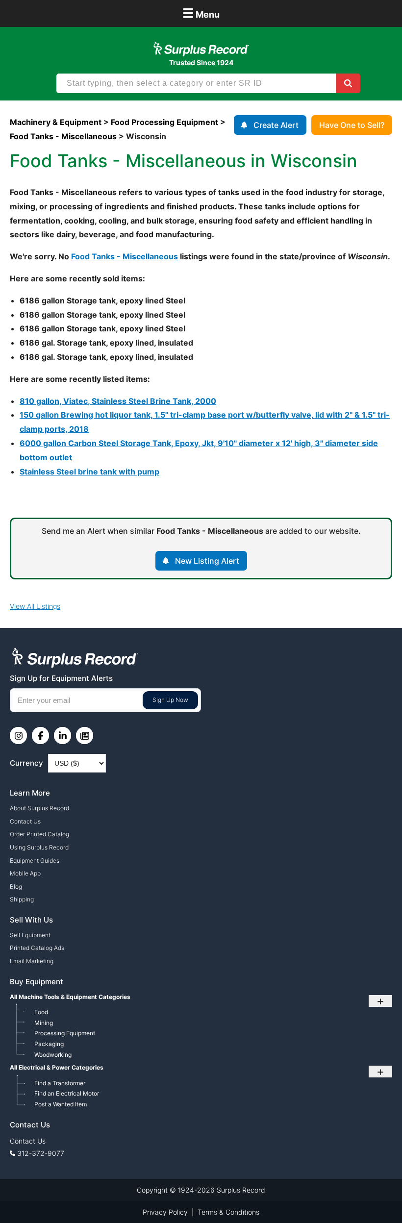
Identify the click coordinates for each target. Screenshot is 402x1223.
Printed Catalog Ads (37, 947)
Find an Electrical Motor (66, 1093)
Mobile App (25, 873)
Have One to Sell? (351, 125)
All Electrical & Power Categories (56, 1067)
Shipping (22, 899)
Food (41, 1012)
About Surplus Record (39, 808)
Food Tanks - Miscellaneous (124, 256)
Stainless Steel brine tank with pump (89, 471)
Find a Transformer (59, 1083)
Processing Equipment (64, 1033)
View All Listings (35, 606)
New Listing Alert (207, 561)
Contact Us (25, 821)
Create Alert (276, 125)
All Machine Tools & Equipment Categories (70, 996)
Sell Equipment (30, 935)
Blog (16, 886)
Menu (201, 13)
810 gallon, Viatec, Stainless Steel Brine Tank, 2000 (118, 401)
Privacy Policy (165, 1212)
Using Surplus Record (39, 847)
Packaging (49, 1044)
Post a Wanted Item (60, 1104)
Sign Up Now (170, 699)
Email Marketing (31, 961)
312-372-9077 (40, 1153)
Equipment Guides (34, 860)
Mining (43, 1022)
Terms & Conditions (228, 1212)
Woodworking (53, 1054)
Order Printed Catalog (39, 834)
